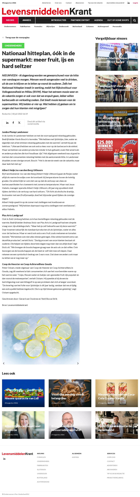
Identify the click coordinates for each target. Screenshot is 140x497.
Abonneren (80, 3)
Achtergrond (103, 26)
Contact (69, 3)
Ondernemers (10, 26)
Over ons (58, 3)
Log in (135, 3)
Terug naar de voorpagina (17, 37)
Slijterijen (50, 26)
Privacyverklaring (115, 478)
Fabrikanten (25, 26)
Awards (27, 20)
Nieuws (10, 20)
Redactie (6, 114)
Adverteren (46, 3)
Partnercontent (80, 20)
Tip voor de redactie (95, 3)
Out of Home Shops (118, 20)
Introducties (58, 20)
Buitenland (77, 26)
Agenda (98, 20)
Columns (90, 26)
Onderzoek (63, 26)
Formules (38, 26)
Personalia (117, 26)
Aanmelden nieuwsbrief (115, 3)
